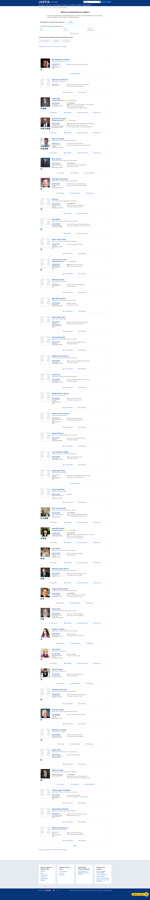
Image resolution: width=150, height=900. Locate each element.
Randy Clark (56, 750)
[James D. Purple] (45, 773)
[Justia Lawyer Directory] (44, 2)
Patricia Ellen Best (58, 337)
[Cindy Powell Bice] (45, 493)
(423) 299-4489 (56, 654)
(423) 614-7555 (56, 553)
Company (84, 890)
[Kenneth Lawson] (45, 713)
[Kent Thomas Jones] (45, 512)
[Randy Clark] (45, 753)
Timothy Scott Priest (59, 690)
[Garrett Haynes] (45, 673)
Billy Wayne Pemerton (60, 179)
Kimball (65, 28)
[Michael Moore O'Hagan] (45, 63)
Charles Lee (56, 375)
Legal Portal (78, 890)
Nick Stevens (56, 159)
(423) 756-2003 (56, 456)
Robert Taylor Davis (59, 239)
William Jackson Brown (60, 569)
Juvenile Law (62, 875)
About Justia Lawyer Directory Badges (101, 872)
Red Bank (43, 880)
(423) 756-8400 (56, 303)
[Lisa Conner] (45, 653)
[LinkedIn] (45, 890)
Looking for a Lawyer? (138, 894)
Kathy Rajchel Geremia (60, 809)
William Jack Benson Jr (60, 828)
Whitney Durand (58, 280)
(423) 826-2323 (56, 264)
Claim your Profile (100, 876)
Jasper (41, 30)
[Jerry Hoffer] (45, 552)
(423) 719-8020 (56, 795)
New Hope (66, 30)
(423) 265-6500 (56, 593)
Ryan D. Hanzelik (58, 139)
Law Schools (65, 5)
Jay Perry (55, 199)
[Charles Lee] (45, 378)
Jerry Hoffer (56, 548)
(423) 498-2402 (56, 103)
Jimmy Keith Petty (58, 471)
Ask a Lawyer (49, 5)
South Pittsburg (90, 30)
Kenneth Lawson (58, 710)
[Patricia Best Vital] (45, 321)
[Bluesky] (54, 890)
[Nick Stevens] (45, 162)
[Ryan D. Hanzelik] (45, 142)
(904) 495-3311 (56, 813)
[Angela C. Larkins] (45, 632)
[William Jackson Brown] (45, 572)
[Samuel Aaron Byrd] (45, 122)
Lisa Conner (56, 649)
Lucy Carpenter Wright (60, 452)
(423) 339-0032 (56, 613)
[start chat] (146, 894)
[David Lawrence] (45, 437)
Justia (40, 7)
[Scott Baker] (45, 223)
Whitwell (43, 871)
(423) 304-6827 (56, 123)
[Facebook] (49, 890)
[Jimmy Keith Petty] (45, 474)
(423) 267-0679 (56, 244)
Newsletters (78, 5)
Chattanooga (44, 876)
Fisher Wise (56, 98)
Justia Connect (72, 890)
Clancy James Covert (59, 260)
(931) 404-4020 (56, 674)
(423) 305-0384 (56, 714)
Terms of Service (92, 890)
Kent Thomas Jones (59, 508)
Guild (41, 28)
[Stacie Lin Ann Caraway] (45, 417)
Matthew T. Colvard (59, 730)
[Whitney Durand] (45, 283)
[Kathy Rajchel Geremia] (45, 812)
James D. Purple (57, 770)
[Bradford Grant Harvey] (45, 397)
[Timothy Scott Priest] (45, 693)
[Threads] (52, 890)
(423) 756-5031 (56, 438)
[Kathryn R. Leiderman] (45, 83)
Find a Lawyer (42, 5)
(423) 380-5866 (56, 224)
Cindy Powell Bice (58, 489)
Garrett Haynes (57, 669)
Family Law (61, 873)
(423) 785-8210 (56, 398)
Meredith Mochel (58, 528)
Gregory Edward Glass (60, 589)
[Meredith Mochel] (45, 532)
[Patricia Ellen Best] (45, 341)
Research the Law (57, 5)
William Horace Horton (60, 356)
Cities (70, 22)
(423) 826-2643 (56, 183)
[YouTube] (47, 890)
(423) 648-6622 (56, 634)
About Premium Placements (103, 878)
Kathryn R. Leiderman (60, 80)
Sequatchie (89, 28)
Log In (104, 1)
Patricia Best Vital (58, 317)
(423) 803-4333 (56, 533)
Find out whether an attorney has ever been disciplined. (83, 873)
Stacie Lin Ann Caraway (60, 413)
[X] (55, 890)
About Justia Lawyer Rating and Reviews (103, 880)
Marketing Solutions (86, 5)
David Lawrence (58, 433)
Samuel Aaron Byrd (59, 119)
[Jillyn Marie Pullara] (45, 302)
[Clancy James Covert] (45, 263)
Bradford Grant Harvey (60, 393)
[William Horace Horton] (45, 359)
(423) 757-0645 (56, 494)
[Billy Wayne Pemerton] (45, 182)
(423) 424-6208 (56, 513)
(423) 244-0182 (56, 204)
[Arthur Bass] (45, 612)
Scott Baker (56, 219)
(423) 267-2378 (56, 322)
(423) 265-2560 (56, 360)
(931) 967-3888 (56, 694)
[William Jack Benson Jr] (45, 831)
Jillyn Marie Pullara (59, 298)
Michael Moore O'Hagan (60, 60)
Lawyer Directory (45, 7)
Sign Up (108, 1)
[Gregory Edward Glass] (45, 592)
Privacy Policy (100, 890)
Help (88, 890)
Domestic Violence (63, 871)
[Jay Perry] (45, 202)
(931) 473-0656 (56, 734)
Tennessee (55, 7)
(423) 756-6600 (56, 379)
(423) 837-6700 (56, 64)
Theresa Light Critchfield (61, 790)
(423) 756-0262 (56, 163)
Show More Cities (74, 33)
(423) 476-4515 (56, 573)
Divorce (50, 7)
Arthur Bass (56, 609)
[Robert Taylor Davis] (45, 243)
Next (75, 845)
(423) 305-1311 (56, 143)
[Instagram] (50, 890)
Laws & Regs (72, 5)
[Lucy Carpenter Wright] (45, 455)
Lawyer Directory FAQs (102, 874)
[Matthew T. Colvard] (45, 733)
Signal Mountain (44, 878)
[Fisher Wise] (45, 102)
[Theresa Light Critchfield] (45, 794)
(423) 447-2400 (56, 754)
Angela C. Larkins (58, 629)
